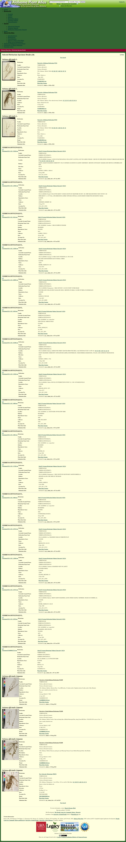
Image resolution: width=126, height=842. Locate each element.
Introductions (12, 36)
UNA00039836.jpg (41, 108)
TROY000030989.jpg (44, 796)
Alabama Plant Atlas (6, 50)
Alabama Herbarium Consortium (14, 43)
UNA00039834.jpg (41, 140)
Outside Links (8, 47)
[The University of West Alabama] (41, 826)
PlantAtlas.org (74, 814)
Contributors (12, 39)
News (6, 31)
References (11, 37)
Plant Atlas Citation (42, 83)
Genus (10, 17)
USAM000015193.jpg (44, 700)
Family (10, 15)
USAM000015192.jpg (44, 762)
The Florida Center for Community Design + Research (67, 812)
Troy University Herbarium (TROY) (48, 774)
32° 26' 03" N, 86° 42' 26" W (47, 161)
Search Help (73, 3)
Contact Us (122, 1)
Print (122, 54)
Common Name (13, 20)
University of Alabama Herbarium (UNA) (47, 63)
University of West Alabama (13, 45)
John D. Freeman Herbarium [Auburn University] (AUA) (52, 151)
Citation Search (13, 28)
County (10, 14)
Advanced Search (66, 3)
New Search (63, 57)
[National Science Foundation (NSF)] (85, 826)
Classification (12, 22)
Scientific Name (13, 19)
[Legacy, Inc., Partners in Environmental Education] (53, 826)
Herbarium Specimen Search (17, 29)
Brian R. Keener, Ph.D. (70, 808)
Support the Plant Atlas (66, 5)
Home (6, 9)
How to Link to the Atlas (16, 40)
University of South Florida (60, 814)
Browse (58, 3)
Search (54, 3)
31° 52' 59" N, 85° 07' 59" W (70, 100)
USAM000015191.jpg (44, 731)
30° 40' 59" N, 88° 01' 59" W (59, 71)
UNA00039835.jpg (41, 81)
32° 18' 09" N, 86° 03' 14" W (80, 782)
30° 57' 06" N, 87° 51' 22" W (102, 350)
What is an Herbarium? (15, 42)
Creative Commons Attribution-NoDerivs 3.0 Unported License (72, 837)
